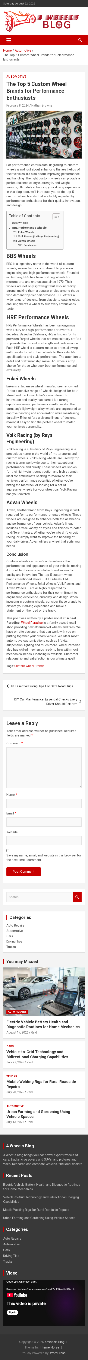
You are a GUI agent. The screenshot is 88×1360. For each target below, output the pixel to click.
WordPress (58, 1353)
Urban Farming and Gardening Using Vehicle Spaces (39, 1218)
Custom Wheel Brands (29, 666)
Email (11, 813)
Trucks (11, 947)
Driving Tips (14, 941)
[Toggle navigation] (9, 40)
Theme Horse (49, 1347)
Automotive (16, 76)
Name (11, 795)
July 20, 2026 (15, 1092)
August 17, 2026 (17, 1032)
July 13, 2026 (15, 1122)
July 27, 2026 (15, 1062)
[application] (44, 1303)
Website (12, 832)
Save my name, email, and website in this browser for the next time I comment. (43, 857)
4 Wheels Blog (55, 1342)
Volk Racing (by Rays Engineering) (38, 236)
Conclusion (30, 245)
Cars (9, 936)
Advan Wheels (26, 241)
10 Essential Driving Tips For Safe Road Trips (42, 686)
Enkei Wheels (26, 232)
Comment (14, 743)
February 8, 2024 (17, 105)
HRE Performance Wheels (29, 227)
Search (77, 897)
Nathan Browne (41, 105)
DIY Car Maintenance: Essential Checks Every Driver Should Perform (45, 701)
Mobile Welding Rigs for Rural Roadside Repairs (36, 1210)
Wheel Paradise (32, 623)
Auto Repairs (15, 925)
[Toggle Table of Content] (54, 216)
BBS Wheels (20, 222)
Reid (34, 1032)
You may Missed (22, 961)
